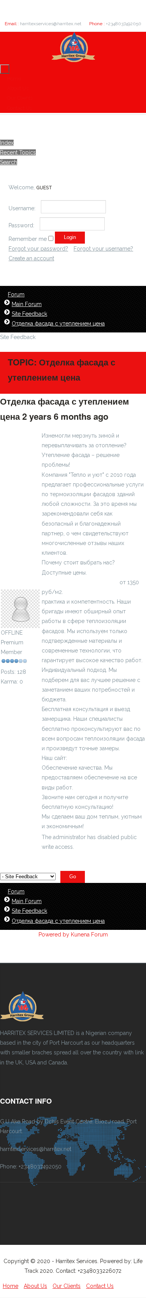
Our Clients (20, 98)
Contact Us (19, 108)
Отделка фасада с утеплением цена (58, 323)
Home (14, 78)
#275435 (127, 416)
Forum (16, 294)
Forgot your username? (103, 249)
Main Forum (27, 304)
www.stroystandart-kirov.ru (102, 758)
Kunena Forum (89, 934)
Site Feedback (29, 314)
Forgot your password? (38, 249)
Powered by (54, 934)
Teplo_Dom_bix (20, 584)
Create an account (31, 258)
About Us (17, 88)
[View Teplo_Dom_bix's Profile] (20, 623)
